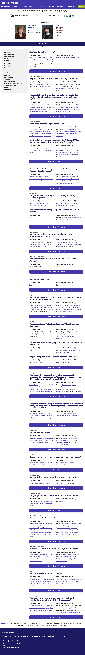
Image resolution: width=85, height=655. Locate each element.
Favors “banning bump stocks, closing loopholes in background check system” (41, 307)
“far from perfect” (45, 332)
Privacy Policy (5, 645)
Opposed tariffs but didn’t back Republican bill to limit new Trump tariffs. (68, 220)
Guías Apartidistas (29, 6)
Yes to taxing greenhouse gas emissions (42, 148)
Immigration (8, 72)
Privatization (8, 79)
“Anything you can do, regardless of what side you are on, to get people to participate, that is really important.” (41, 608)
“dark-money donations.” (43, 86)
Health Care (7, 70)
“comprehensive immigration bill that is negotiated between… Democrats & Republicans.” (41, 389)
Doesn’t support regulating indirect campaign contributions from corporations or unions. (68, 109)
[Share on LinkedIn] (73, 16)
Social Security (41, 483)
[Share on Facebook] (67, 16)
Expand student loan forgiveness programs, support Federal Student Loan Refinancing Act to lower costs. (41, 526)
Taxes (6, 87)
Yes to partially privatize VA (64, 483)
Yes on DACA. (33, 385)
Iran (5, 73)
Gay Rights (7, 66)
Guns (5, 68)
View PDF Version (58, 15)
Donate (81, 6)
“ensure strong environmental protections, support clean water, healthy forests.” (40, 244)
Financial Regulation (10, 64)
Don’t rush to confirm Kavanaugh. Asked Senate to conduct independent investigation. (41, 179)
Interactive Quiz (38, 636)
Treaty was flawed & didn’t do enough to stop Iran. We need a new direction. (67, 416)
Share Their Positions (56, 71)
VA (49, 483)
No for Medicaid (34, 362)
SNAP (42, 362)
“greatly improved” (38, 334)
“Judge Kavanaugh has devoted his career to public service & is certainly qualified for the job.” (68, 179)
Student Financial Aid (10, 85)
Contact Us (71, 6)
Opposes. (61, 501)
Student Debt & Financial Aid (13, 83)
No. (57, 203)
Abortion (7, 52)
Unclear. (32, 177)
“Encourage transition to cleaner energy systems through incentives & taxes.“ (41, 503)
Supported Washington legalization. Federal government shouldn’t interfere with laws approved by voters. (42, 440)
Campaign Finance (9, 54)
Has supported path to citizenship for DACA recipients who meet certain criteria (67, 387)
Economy (7, 60)
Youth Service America (22, 643)
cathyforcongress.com (61, 36)
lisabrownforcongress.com (34, 32)
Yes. (30, 203)
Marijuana (7, 75)
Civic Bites (42, 6)
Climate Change (9, 56)
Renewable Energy (9, 81)
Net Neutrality (8, 77)
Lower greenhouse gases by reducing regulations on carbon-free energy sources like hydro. (67, 150)
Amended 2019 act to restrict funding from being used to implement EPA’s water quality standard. (68, 244)
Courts (6, 58)
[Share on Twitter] (70, 16)
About (16, 6)
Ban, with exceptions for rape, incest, (68, 58)
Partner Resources (21, 636)
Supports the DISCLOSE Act (41, 84)
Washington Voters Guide (23, 15)
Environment (8, 62)
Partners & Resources (56, 6)
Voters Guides (5, 6)
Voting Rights (8, 89)
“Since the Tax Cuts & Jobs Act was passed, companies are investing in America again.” (69, 581)
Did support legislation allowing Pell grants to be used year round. (67, 559)
